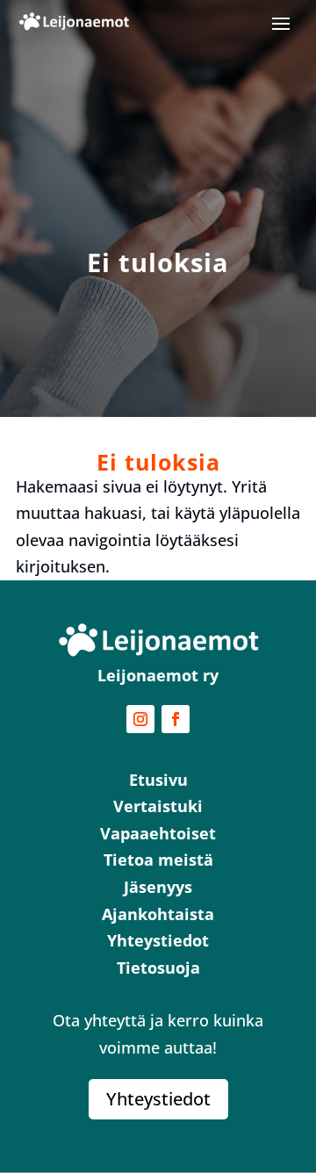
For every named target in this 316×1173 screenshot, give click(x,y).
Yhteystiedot (158, 1099)
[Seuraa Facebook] (176, 719)
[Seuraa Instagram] (140, 719)
